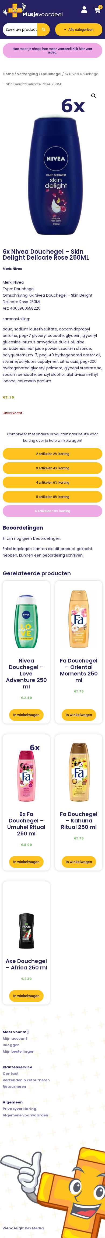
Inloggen (11, 1045)
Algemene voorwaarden (25, 1115)
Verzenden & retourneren (26, 1080)
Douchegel (51, 73)
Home (8, 73)
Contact (11, 1073)
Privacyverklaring (19, 1108)
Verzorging (27, 73)
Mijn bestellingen (18, 1051)
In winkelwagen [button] (26, 715)
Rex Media (34, 1228)
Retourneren (14, 1086)
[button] (94, 96)
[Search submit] (43, 29)
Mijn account (15, 1038)
